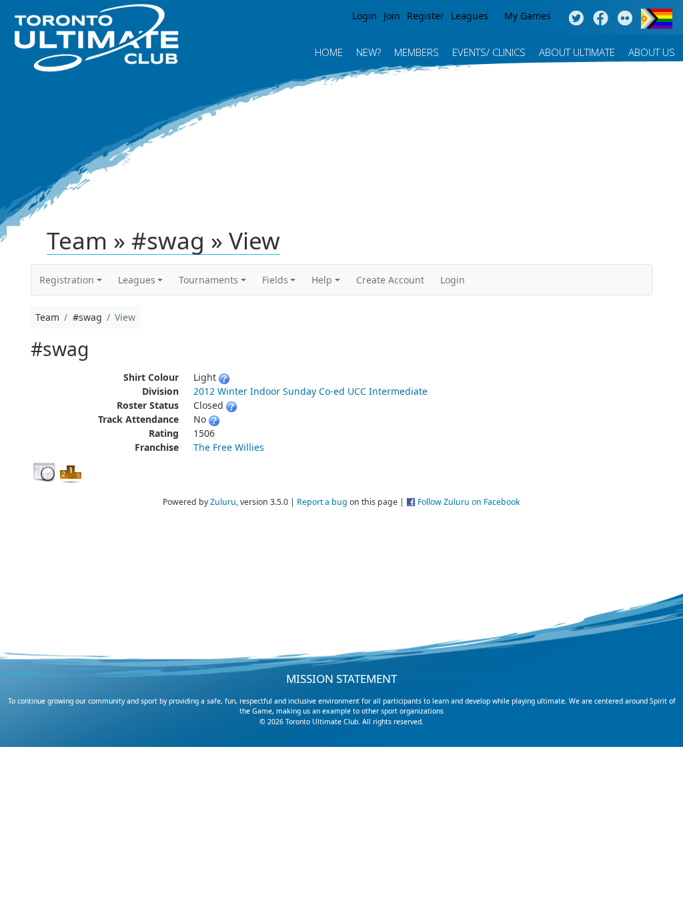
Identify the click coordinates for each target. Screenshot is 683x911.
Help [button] (321, 279)
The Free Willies (228, 447)
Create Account (390, 279)
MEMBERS (416, 52)
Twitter (576, 19)
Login (364, 15)
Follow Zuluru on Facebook (469, 502)
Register (425, 15)
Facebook (601, 19)
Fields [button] (275, 279)
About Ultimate (577, 52)
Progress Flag (656, 19)
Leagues (469, 15)
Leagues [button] (136, 279)
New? (368, 52)
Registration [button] (66, 279)
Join (392, 15)
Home (329, 52)
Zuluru (223, 502)
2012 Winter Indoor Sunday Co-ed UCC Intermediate (310, 391)
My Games (527, 15)
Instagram (625, 19)
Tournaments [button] (208, 279)
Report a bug (322, 502)
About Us (651, 52)
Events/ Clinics (489, 52)
